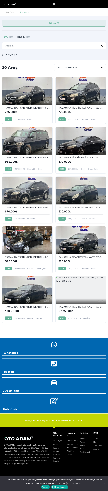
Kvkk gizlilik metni (59, 487)
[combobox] (80, 67)
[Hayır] (104, 483)
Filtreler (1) (54, 23)
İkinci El (23, 36)
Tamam (45, 487)
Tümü (7, 36)
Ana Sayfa (10, 12)
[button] (54, 4)
